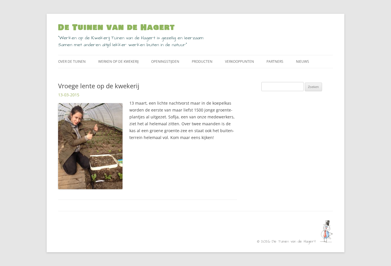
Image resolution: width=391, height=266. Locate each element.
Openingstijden (165, 61)
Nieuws (302, 61)
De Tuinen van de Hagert (116, 27)
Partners (274, 61)
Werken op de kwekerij (118, 61)
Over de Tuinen (72, 61)
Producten (202, 61)
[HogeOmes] (326, 241)
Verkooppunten (239, 61)
